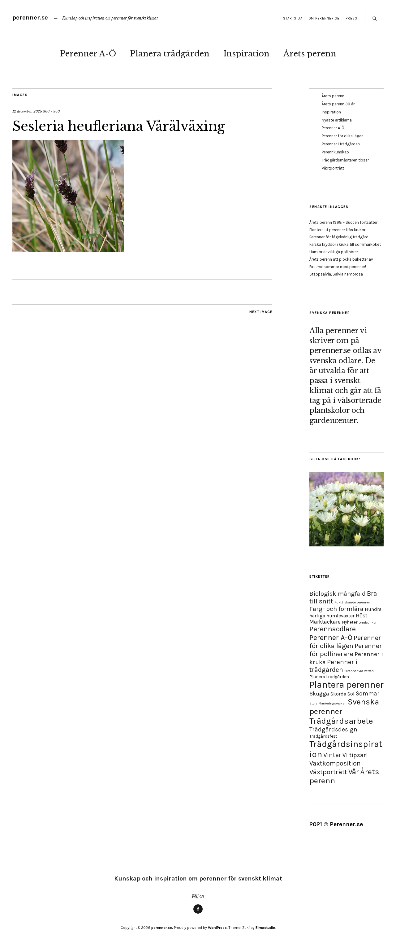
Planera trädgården (169, 54)
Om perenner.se (324, 18)
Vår (353, 771)
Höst (361, 615)
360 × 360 (51, 111)
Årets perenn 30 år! (338, 104)
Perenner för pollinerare (345, 650)
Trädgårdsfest (323, 736)
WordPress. (218, 927)
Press (351, 18)
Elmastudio (265, 927)
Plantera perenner (346, 684)
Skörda (338, 694)
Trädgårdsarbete (341, 721)
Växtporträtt (333, 168)
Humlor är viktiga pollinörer (333, 251)
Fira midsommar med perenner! (337, 266)
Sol (351, 694)
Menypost (198, 913)
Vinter (332, 755)
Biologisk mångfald (337, 593)
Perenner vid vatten (359, 671)
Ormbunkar (368, 622)
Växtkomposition (335, 763)
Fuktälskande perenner (352, 602)
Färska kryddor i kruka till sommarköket (345, 244)
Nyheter (350, 622)
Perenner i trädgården (341, 144)
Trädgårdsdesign (333, 729)
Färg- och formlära (336, 608)
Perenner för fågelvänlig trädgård (338, 237)
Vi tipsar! (355, 755)
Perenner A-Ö (88, 54)
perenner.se (30, 17)
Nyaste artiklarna (337, 120)
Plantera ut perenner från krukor (337, 229)
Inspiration (246, 54)
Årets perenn (309, 54)
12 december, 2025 (27, 111)
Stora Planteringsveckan (327, 703)
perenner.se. (162, 927)
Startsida (293, 18)
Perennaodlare (332, 629)
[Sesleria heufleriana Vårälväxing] (68, 250)
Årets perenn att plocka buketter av (341, 259)
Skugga (319, 694)
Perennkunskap (335, 152)
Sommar (368, 693)
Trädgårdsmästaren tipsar (345, 160)
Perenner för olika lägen (343, 136)
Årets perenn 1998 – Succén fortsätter (343, 222)
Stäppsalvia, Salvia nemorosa (336, 274)
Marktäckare (325, 622)
